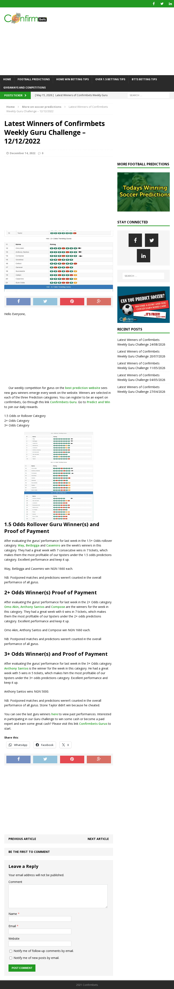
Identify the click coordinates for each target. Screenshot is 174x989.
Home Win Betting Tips (72, 79)
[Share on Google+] (99, 302)
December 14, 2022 (22, 153)
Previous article (22, 839)
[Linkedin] (170, 3)
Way (21, 545)
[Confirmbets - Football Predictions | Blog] (27, 18)
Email (12, 926)
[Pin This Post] (72, 302)
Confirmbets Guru (63, 402)
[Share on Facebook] (18, 302)
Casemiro (53, 545)
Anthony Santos (32, 607)
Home (7, 79)
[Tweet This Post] (45, 302)
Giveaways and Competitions (24, 87)
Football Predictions (34, 79)
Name (13, 914)
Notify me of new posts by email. (36, 958)
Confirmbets (88, 724)
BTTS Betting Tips (144, 79)
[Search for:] (148, 95)
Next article (98, 839)
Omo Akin (11, 607)
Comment (15, 882)
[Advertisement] (117, 41)
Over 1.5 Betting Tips (110, 79)
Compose (58, 607)
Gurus (102, 724)
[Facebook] (153, 3)
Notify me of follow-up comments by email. (44, 951)
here (54, 714)
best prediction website (82, 388)
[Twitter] (162, 3)
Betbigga (32, 545)
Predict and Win (98, 402)
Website (14, 938)
